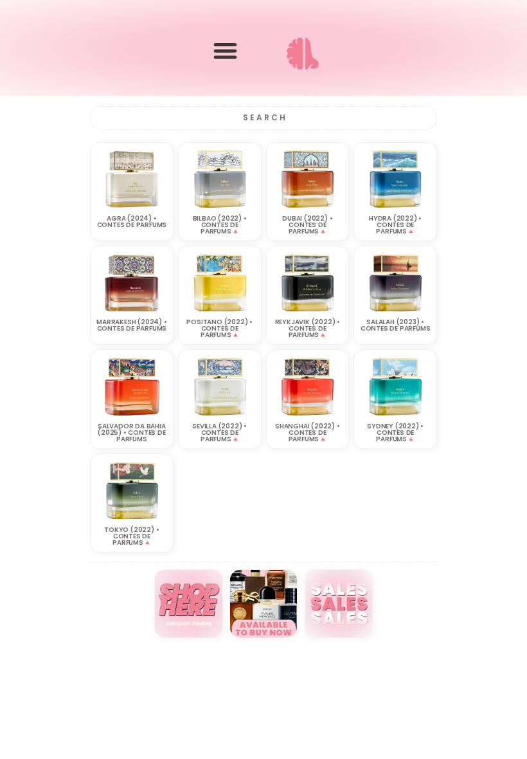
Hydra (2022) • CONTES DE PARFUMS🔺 (395, 225)
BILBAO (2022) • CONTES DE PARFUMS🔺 (220, 225)
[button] (225, 50)
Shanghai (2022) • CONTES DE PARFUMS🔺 (307, 432)
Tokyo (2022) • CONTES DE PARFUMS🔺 (131, 536)
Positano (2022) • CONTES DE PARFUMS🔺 (219, 328)
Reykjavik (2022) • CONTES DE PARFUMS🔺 (307, 328)
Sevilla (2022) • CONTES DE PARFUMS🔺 (219, 432)
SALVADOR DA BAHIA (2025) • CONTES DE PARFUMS (132, 432)
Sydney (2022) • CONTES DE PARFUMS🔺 (395, 432)
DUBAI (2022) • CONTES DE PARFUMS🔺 (307, 225)
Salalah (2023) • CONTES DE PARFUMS (396, 325)
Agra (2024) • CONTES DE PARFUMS (132, 222)
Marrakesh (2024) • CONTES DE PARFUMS (131, 325)
